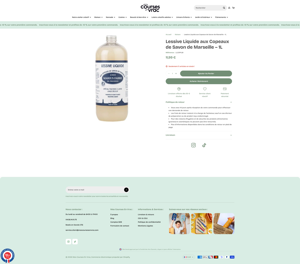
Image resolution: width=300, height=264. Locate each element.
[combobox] (210, 8)
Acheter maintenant (199, 81)
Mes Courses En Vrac (82, 257)
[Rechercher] (224, 8)
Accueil (168, 35)
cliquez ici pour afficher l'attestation (168, 249)
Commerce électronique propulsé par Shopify (110, 257)
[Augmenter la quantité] (176, 73)
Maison (178, 35)
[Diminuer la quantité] (168, 73)
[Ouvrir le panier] (233, 8)
